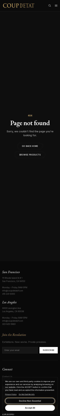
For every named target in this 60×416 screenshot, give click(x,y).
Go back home (30, 146)
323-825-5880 (9, 324)
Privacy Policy (11, 394)
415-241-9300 (8, 294)
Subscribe (48, 350)
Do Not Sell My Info (27, 394)
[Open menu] (56, 5)
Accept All (30, 408)
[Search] (49, 5)
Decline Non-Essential (30, 401)
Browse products (30, 155)
